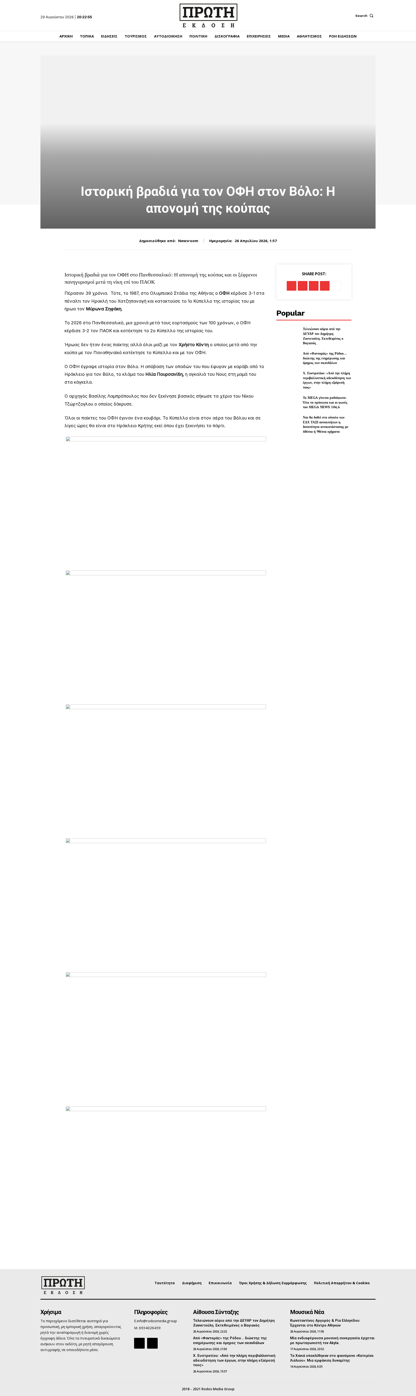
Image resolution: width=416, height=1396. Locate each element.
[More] (336, 286)
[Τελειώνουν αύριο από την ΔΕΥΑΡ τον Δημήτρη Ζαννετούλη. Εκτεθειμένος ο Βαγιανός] (287, 334)
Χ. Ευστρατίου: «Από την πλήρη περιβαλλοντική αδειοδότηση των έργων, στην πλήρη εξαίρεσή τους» (327, 380)
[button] (365, 16)
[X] (302, 286)
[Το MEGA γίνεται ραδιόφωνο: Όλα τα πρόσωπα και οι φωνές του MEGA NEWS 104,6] (287, 402)
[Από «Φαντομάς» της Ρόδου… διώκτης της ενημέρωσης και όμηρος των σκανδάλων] (287, 358)
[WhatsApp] (325, 286)
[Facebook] (291, 286)
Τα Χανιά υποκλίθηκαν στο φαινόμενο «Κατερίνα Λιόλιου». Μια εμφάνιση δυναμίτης (331, 1358)
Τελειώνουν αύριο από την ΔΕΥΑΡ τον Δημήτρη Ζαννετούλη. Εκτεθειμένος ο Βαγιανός (323, 335)
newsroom (188, 240)
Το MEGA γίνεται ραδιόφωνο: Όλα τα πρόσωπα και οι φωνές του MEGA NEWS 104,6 (325, 402)
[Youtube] (152, 1343)
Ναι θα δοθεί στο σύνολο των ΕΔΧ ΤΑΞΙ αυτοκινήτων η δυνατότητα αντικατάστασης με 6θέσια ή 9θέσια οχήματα (325, 424)
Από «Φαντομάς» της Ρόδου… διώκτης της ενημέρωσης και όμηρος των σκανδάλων (325, 358)
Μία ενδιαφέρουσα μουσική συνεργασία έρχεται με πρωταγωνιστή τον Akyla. (332, 1340)
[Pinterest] (313, 286)
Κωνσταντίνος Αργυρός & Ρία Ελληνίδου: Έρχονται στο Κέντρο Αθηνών (325, 1322)
